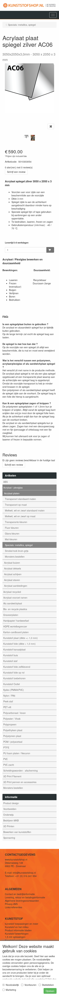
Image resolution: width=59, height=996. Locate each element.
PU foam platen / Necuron (16, 753)
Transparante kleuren (16, 522)
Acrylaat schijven (12, 574)
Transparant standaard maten (20, 499)
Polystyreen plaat (12, 736)
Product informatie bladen (18, 930)
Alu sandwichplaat (12, 603)
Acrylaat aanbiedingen (15, 585)
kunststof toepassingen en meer (21, 923)
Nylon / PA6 (9, 695)
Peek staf (8, 701)
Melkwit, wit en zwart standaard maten (25, 510)
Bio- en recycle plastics (15, 609)
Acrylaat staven (12, 580)
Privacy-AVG (11, 904)
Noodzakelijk (12, 984)
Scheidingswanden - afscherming (20, 770)
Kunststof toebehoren (14, 678)
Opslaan (50, 991)
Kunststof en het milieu (17, 927)
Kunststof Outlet (11, 684)
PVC (5, 759)
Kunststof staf (10, 661)
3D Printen (8, 826)
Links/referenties (13, 907)
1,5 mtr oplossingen (15, 937)
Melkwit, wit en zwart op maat (20, 516)
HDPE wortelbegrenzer (15, 626)
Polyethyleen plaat (12, 730)
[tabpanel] (26, 137)
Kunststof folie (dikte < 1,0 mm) (19, 643)
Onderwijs (8, 814)
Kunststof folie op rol (13, 672)
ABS (5, 481)
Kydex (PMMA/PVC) (13, 689)
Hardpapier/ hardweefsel (16, 620)
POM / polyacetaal (12, 741)
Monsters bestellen (15, 556)
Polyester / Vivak (11, 718)
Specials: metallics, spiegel (19, 545)
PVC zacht (8, 764)
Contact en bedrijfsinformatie (20, 894)
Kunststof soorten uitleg (17, 940)
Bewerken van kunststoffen (17, 832)
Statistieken (48, 984)
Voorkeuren (30, 984)
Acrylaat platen (12, 493)
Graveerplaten (10, 615)
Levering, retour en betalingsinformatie (25, 897)
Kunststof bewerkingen (17, 933)
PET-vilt (7, 707)
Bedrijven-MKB (11, 820)
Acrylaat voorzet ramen (15, 597)
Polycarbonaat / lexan (14, 713)
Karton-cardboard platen (16, 632)
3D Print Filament (12, 776)
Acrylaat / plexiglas (13, 487)
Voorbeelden (9, 809)
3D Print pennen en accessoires (19, 782)
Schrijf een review (16, 171)
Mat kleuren (11, 539)
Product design (11, 803)
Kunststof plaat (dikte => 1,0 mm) (20, 638)
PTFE (6, 747)
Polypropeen (9, 724)
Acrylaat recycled (12, 591)
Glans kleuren (12, 533)
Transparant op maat (16, 504)
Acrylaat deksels (12, 568)
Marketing (11, 989)
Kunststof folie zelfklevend (16, 666)
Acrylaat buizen (12, 562)
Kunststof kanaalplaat (14, 649)
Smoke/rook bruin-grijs (16, 550)
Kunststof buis (10, 655)
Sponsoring (9, 837)
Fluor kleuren (12, 527)
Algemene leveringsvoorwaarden (22, 900)
